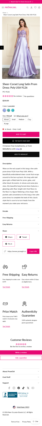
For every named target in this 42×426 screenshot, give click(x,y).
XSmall (6, 119)
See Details (6, 287)
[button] (3, 7)
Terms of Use (15, 422)
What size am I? (22, 116)
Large (30, 119)
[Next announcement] (32, 2)
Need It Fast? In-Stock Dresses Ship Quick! (24, 2)
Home (4, 13)
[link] (31, 7)
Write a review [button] (21, 352)
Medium (21, 119)
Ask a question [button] (21, 358)
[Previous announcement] (9, 2)
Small (13, 119)
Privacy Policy (26, 422)
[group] (21, 48)
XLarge (6, 123)
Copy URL (33, 251)
